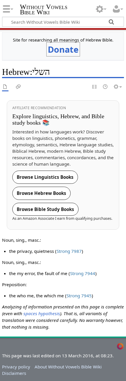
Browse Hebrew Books (41, 193)
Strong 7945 (79, 295)
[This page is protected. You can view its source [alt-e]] (94, 87)
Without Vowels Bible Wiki (43, 10)
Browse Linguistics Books (45, 177)
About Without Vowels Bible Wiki (68, 367)
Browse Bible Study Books (45, 209)
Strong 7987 (69, 251)
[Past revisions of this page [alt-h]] (105, 87)
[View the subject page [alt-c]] (5, 87)
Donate (63, 49)
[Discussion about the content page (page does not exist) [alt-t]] (18, 87)
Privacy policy (16, 367)
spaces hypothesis (41, 313)
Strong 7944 (82, 273)
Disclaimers (14, 373)
